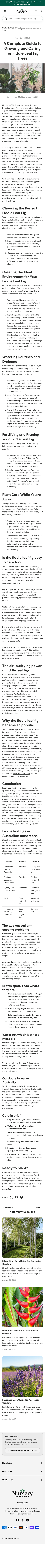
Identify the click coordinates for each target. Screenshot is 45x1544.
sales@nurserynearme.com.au (22, 1450)
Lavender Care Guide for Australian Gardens (20, 1401)
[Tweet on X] (11, 1197)
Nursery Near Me (13, 1538)
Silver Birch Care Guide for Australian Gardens (21, 1262)
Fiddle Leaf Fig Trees (11, 105)
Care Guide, (20, 38)
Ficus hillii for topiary (21, 773)
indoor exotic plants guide (26, 768)
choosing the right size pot (31, 635)
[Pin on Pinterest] (21, 1197)
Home (4, 27)
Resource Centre (13, 27)
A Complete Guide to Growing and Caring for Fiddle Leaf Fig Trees (21, 29)
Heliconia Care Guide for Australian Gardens (20, 1332)
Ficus (27, 38)
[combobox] (22, 18)
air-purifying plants (27, 1183)
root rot (16, 398)
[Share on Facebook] (16, 1197)
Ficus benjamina (21, 776)
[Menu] (4, 11)
